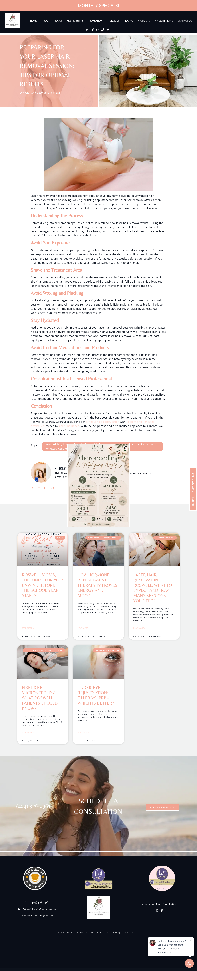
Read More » (28, 628)
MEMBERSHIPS (75, 20)
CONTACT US (185, 20)
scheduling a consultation (102, 422)
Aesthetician (53, 444)
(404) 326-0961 (33, 806)
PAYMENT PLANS (164, 20)
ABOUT (46, 20)
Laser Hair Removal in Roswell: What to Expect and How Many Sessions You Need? (152, 587)
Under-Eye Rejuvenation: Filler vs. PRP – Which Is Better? (96, 695)
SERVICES (113, 20)
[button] (126, 448)
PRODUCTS (143, 20)
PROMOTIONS (96, 20)
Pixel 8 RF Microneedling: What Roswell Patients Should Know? (40, 698)
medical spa (131, 444)
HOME (33, 20)
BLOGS (58, 20)
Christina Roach (69, 426)
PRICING (128, 20)
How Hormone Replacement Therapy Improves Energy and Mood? (97, 585)
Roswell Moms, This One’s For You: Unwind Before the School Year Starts (42, 585)
